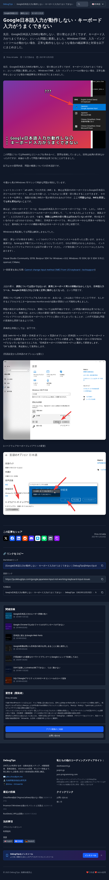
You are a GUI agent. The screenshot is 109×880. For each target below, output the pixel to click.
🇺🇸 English (8, 841)
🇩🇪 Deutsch (30, 841)
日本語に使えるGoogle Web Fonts (28, 635)
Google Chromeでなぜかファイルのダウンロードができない (38, 624)
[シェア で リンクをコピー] (57, 538)
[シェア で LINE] (44, 538)
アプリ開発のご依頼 (54, 729)
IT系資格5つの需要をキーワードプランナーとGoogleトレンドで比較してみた (45, 657)
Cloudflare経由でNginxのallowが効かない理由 (23, 797)
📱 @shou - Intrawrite (13, 784)
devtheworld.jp (63, 766)
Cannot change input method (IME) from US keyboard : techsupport (60, 269)
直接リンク (7, 573)
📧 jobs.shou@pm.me (13, 776)
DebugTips (8, 4)
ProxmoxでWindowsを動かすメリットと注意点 (23, 805)
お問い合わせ (54, 735)
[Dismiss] (101, 855)
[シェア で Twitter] (6, 538)
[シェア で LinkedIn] (18, 538)
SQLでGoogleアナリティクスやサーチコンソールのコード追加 (39, 678)
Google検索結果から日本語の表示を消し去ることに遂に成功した (40, 646)
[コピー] (102, 566)
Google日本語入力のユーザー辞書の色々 (30, 614)
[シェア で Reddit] (25, 538)
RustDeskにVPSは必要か (13, 813)
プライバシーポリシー (12, 827)
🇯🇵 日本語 (96, 4)
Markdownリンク (10, 560)
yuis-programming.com (67, 774)
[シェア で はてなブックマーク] (37, 538)
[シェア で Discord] (31, 538)
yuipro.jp (61, 770)
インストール (90, 855)
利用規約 (7, 831)
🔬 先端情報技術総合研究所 (14, 780)
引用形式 (7, 587)
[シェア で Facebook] (12, 538)
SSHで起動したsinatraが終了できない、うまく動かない (36, 667)
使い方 (59, 801)
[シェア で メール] (50, 538)
